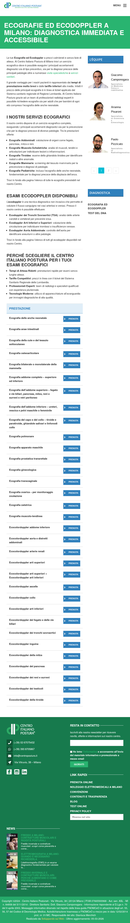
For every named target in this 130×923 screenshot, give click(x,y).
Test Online (78, 806)
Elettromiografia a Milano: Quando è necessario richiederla (40, 856)
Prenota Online (81, 782)
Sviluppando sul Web (52, 918)
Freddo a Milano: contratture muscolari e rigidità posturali (38, 837)
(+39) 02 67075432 (24, 742)
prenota (73, 319)
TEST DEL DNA (97, 213)
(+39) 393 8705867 (24, 749)
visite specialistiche (57, 73)
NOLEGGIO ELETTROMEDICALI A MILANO (96, 787)
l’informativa (90, 751)
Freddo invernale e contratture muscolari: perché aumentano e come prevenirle (39, 876)
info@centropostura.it (25, 755)
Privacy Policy (80, 811)
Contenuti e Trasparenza (88, 796)
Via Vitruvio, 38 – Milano (27, 762)
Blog (74, 801)
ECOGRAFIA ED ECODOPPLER (97, 206)
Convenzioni (79, 792)
